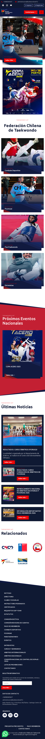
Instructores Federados (14, 603)
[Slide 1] (37, 61)
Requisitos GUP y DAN (12, 610)
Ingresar (29, 5)
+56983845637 (8, 697)
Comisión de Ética (11, 619)
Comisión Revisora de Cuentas (16, 623)
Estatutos (8, 614)
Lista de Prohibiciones (13, 665)
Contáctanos (30, 12)
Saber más (9, 60)
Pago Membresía (33, 726)
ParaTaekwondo (11, 637)
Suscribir (6, 687)
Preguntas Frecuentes (14, 726)
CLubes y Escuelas (11, 600)
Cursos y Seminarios (12, 649)
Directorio (9, 597)
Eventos (7, 640)
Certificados (9, 607)
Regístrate (39, 5)
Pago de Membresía (12, 626)
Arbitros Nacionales (12, 656)
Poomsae (8, 633)
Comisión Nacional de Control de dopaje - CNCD (21, 660)
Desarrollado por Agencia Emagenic (25, 734)
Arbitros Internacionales (15, 652)
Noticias (7, 593)
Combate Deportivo (12, 630)
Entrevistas (9, 645)
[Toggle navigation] (41, 12)
